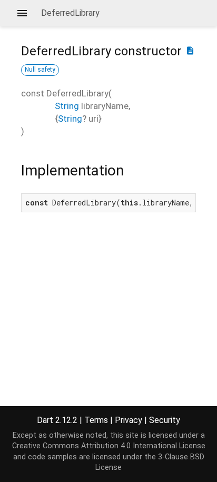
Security (164, 420)
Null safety (40, 69)
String (67, 106)
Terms (96, 420)
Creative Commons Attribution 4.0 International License (108, 445)
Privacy (128, 420)
